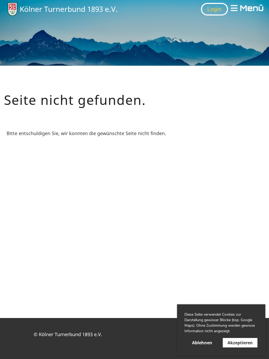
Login (214, 9)
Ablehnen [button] (202, 343)
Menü (250, 9)
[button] (232, 331)
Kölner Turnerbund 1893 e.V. (69, 9)
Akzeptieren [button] (240, 343)
